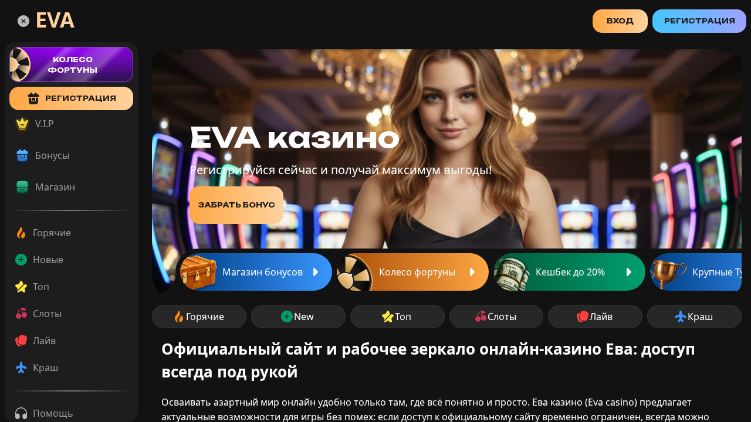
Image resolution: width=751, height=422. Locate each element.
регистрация (80, 98)
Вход (620, 20)
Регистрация (699, 20)
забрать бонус (236, 204)
